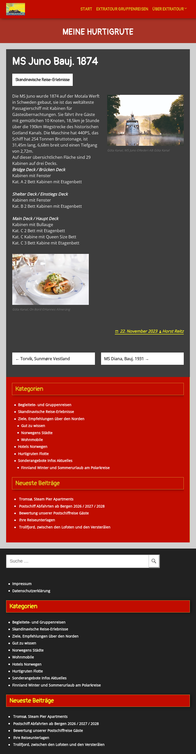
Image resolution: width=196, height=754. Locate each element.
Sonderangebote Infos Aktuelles (45, 460)
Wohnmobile (32, 439)
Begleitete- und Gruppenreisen (44, 404)
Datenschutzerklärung (31, 590)
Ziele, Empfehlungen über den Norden (51, 418)
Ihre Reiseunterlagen (37, 519)
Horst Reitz (173, 331)
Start (86, 9)
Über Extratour (168, 9)
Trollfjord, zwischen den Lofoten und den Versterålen (65, 527)
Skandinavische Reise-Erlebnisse (42, 79)
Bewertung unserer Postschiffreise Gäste (54, 513)
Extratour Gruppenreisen (122, 9)
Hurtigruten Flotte (33, 453)
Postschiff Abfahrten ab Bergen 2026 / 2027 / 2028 (62, 506)
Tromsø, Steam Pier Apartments (46, 499)
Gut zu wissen (33, 425)
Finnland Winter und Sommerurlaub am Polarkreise (65, 467)
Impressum (22, 583)
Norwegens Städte (37, 432)
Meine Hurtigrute (98, 32)
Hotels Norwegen (32, 446)
